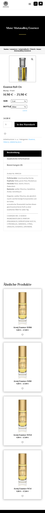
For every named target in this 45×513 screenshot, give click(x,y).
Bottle (7, 107)
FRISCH (32, 49)
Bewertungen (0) (14, 165)
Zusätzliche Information (18, 158)
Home (6, 49)
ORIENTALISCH (24, 49)
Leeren (25, 110)
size (5, 101)
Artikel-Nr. (11, 174)
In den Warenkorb (26, 124)
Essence (13, 49)
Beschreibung (13, 152)
